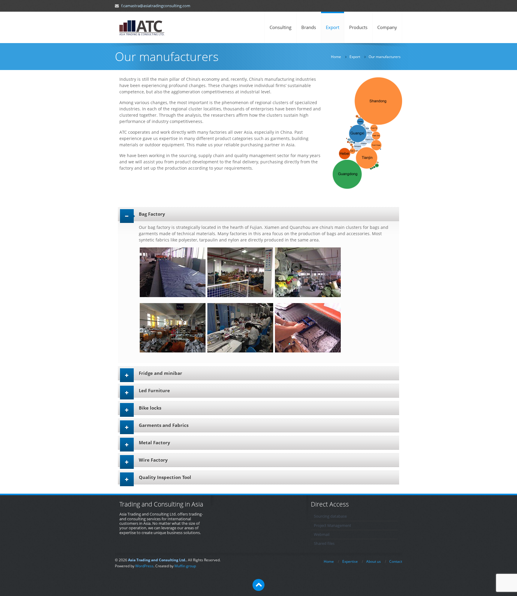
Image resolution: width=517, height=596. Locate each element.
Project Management (332, 525)
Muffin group (185, 565)
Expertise (350, 561)
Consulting (280, 27)
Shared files (324, 543)
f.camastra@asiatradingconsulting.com (155, 5)
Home (336, 56)
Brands (308, 27)
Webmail (321, 534)
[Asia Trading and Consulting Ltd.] (142, 27)
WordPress (144, 565)
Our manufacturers (385, 56)
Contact (395, 561)
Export (332, 27)
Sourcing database (330, 516)
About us (373, 561)
